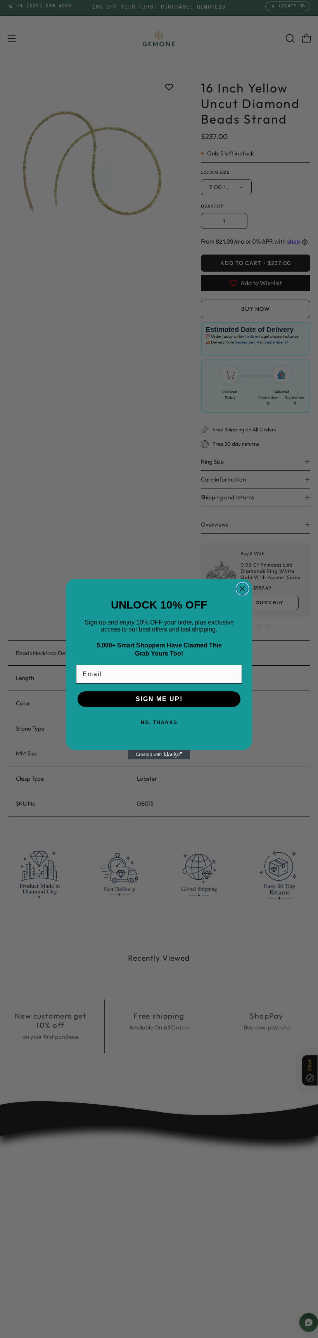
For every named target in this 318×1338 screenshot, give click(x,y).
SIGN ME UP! (159, 699)
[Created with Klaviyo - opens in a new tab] (159, 754)
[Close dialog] (242, 589)
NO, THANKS (159, 722)
